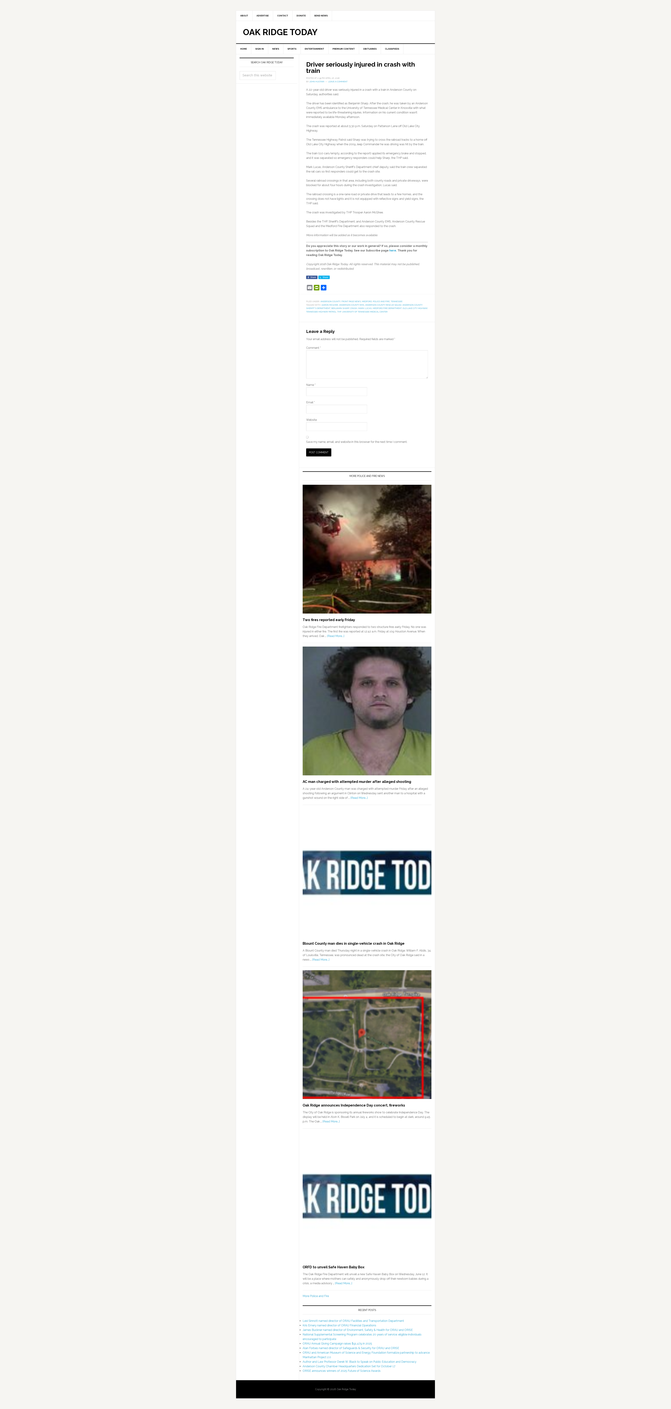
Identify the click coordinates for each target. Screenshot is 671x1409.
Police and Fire (381, 301)
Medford (367, 301)
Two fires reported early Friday (329, 620)
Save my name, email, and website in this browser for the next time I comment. (356, 442)
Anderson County (330, 301)
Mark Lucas (365, 308)
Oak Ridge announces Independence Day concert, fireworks (354, 1105)
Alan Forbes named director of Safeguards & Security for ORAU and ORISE (351, 1348)
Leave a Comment (338, 81)
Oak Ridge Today (280, 32)
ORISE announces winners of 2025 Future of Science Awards (342, 1370)
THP (339, 312)
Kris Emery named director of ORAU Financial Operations (339, 1325)
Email (310, 402)
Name (311, 385)
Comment (313, 347)
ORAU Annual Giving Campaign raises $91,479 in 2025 (337, 1343)
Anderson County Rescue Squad (383, 305)
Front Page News (351, 301)
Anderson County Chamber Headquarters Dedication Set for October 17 (349, 1366)
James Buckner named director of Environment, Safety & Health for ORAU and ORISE (358, 1330)
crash (353, 308)
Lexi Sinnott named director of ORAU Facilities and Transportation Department (353, 1320)
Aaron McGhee (330, 305)
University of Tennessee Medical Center (365, 312)
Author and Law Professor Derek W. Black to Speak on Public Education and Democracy (359, 1361)
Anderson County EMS (351, 305)
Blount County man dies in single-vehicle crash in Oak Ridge (354, 943)
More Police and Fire (316, 1296)
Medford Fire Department (387, 308)
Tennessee (396, 301)
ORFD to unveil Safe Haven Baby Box (334, 1267)
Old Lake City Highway (415, 308)
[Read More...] (335, 636)
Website (311, 419)
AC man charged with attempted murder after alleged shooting (357, 782)
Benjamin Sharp (340, 308)
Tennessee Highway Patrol (321, 312)
